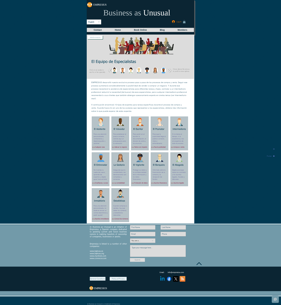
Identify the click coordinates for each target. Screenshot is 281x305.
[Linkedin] (162, 279)
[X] (176, 279)
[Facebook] (169, 279)
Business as (122, 12)
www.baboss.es (96, 251)
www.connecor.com (98, 258)
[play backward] (110, 70)
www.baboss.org (97, 254)
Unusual (156, 12)
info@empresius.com (176, 272)
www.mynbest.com (98, 256)
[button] (184, 21)
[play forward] (169, 70)
